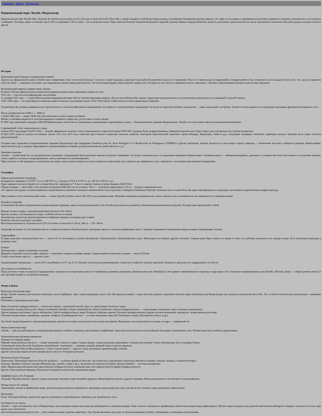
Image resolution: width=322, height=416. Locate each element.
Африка (19, 3)
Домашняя (7, 3)
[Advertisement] (76, 49)
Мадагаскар (32, 3)
